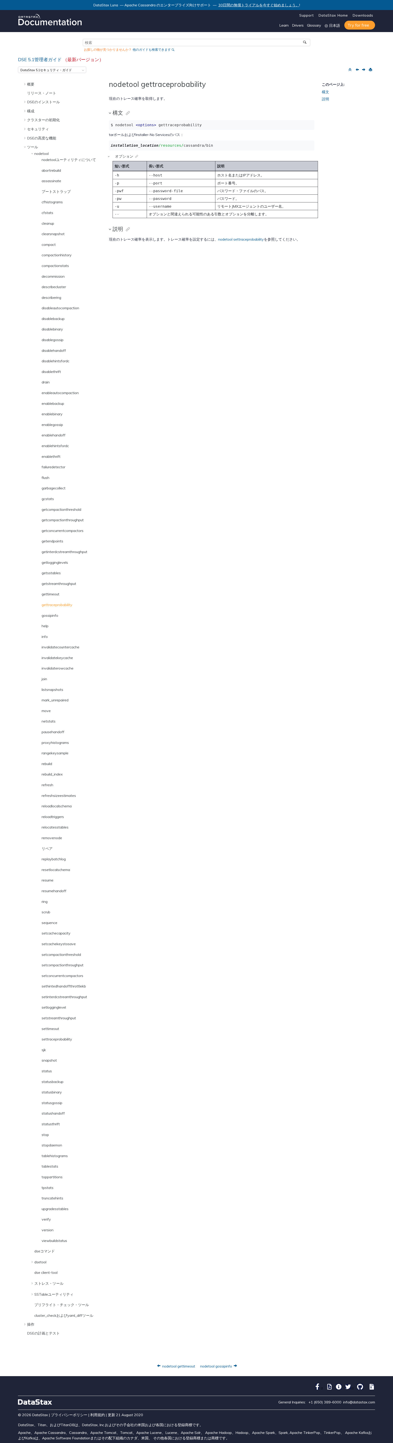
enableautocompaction (60, 392)
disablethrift (51, 371)
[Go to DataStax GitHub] (359, 1388)
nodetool (41, 153)
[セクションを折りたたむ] (349, 70)
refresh (47, 785)
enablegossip (52, 424)
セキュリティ (38, 129)
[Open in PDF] (328, 1388)
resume (47, 880)
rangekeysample (55, 753)
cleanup (48, 223)
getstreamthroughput (59, 583)
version (47, 1230)
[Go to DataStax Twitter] (348, 1388)
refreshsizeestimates (59, 795)
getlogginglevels (55, 562)
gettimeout (50, 594)
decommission (53, 276)
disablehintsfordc (55, 361)
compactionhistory (57, 255)
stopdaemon (52, 1145)
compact (49, 244)
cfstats (47, 212)
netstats (48, 721)
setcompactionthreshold (61, 954)
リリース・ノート (41, 93)
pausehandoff (53, 732)
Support (306, 15)
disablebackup (53, 318)
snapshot (49, 1060)
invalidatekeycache (57, 657)
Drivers (298, 25)
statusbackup (52, 1081)
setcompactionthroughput (62, 965)
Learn (284, 25)
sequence (49, 922)
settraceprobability (57, 1039)
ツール (32, 147)
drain (46, 382)
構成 (30, 111)
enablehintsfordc (55, 445)
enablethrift (51, 456)
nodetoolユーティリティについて (69, 159)
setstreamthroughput (59, 1018)
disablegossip (52, 339)
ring (45, 901)
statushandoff (53, 1113)
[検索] (305, 42)
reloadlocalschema (57, 806)
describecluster (54, 287)
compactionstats (55, 265)
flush (45, 477)
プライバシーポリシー (69, 1415)
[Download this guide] (371, 1388)
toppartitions (52, 1177)
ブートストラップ (56, 191)
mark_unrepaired (55, 700)
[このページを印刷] (370, 70)
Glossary (314, 25)
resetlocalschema (56, 869)
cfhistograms (52, 202)
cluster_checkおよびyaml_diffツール (63, 1315)
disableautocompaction (60, 308)
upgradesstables (55, 1208)
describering (51, 297)
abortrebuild (51, 170)
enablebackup (53, 403)
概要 (30, 84)
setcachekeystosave (59, 944)
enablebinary (52, 414)
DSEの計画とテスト (43, 1333)
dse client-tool (46, 1272)
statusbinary (52, 1092)
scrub (46, 912)
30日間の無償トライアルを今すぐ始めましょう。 (258, 5)
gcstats (48, 498)
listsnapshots (52, 689)
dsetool (40, 1262)
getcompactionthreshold (61, 509)
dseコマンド (44, 1251)
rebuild (47, 763)
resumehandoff (54, 891)
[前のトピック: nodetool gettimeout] (358, 70)
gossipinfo (50, 615)
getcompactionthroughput (63, 520)
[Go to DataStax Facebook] (317, 1388)
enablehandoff (54, 435)
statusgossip (52, 1103)
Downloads (363, 15)
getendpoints (52, 541)
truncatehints (52, 1198)
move (46, 710)
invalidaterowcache (57, 668)
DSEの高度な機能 (41, 138)
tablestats (50, 1166)
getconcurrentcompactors (62, 530)
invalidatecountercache (60, 647)
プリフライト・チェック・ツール (61, 1304)
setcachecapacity (56, 933)
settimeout (50, 1028)
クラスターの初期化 (43, 120)
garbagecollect (54, 488)
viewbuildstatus (54, 1240)
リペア (47, 848)
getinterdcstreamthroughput (64, 551)
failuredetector (53, 467)
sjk (44, 1050)
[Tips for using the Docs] (337, 1388)
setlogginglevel (54, 1007)
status (47, 1071)
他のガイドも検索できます (152, 50)
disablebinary (52, 329)
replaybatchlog (54, 859)
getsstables (51, 573)
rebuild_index (52, 774)
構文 (325, 92)
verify (46, 1219)
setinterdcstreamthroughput (64, 997)
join (44, 679)
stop (45, 1134)
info (45, 636)
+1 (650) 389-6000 (324, 1402)
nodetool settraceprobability (241, 239)
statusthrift (51, 1124)
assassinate (51, 181)
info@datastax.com (359, 1402)
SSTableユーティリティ (53, 1294)
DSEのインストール (43, 102)
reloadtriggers (53, 816)
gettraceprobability (57, 604)
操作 (30, 1324)
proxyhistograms (55, 742)
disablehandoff (54, 350)
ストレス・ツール (48, 1283)
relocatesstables (55, 827)
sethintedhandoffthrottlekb (64, 986)
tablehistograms (55, 1155)
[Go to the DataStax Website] (35, 1402)
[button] (25, 84)
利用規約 (97, 1415)
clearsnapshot (53, 234)
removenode (52, 838)
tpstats (47, 1187)
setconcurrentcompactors (62, 975)
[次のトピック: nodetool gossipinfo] (364, 70)
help (45, 626)
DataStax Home (333, 15)
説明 (325, 99)
